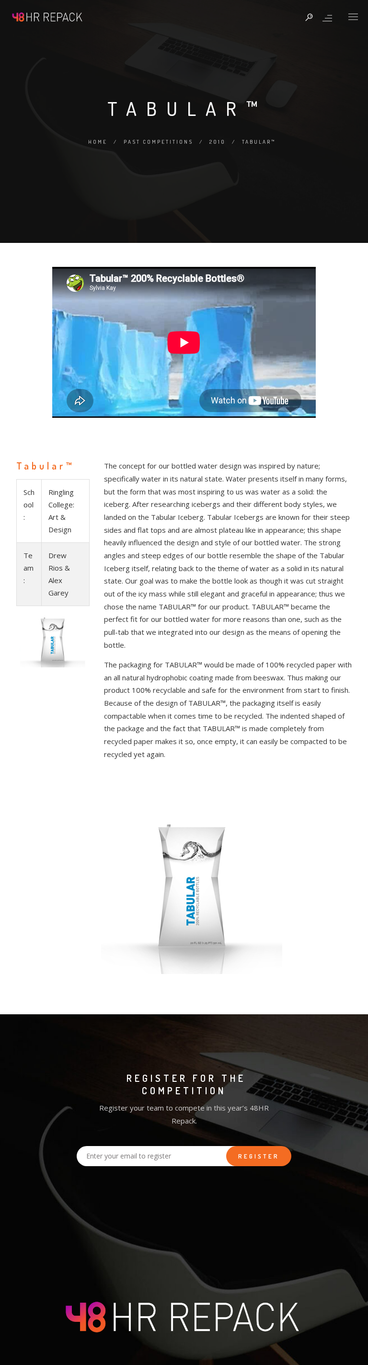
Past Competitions (158, 141)
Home (97, 141)
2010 (217, 141)
